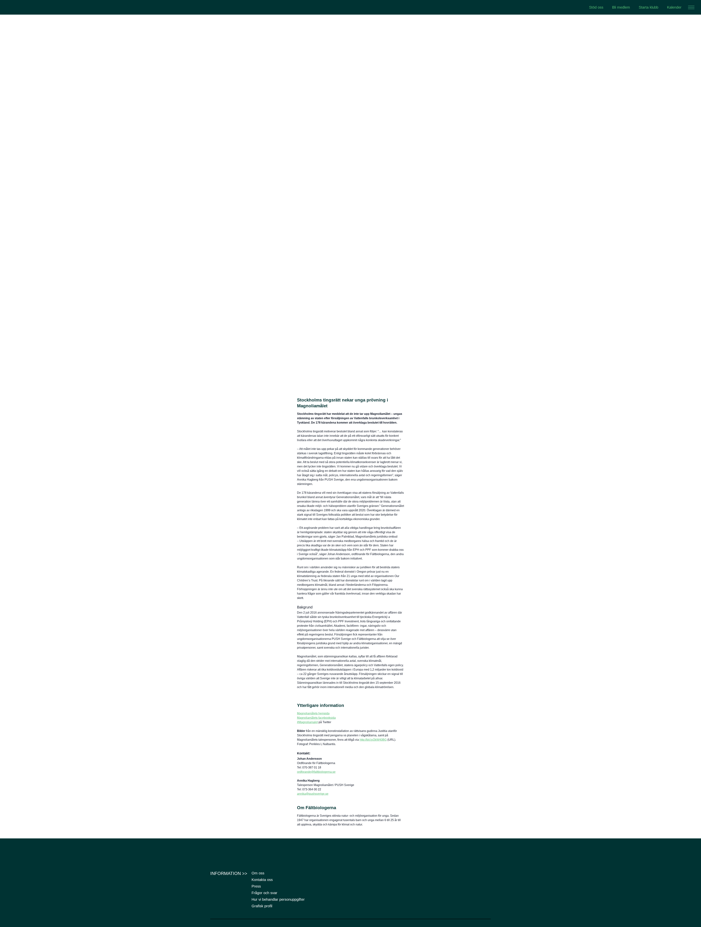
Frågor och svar (264, 893)
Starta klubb (648, 7)
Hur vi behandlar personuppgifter (278, 899)
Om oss (258, 873)
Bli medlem (621, 7)
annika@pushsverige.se (312, 793)
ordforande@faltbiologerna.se (316, 771)
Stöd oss (596, 7)
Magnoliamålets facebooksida (316, 717)
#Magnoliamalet (307, 722)
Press (256, 886)
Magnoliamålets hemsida (313, 713)
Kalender (674, 7)
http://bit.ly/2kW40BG (373, 739)
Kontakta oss (262, 880)
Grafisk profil (262, 906)
